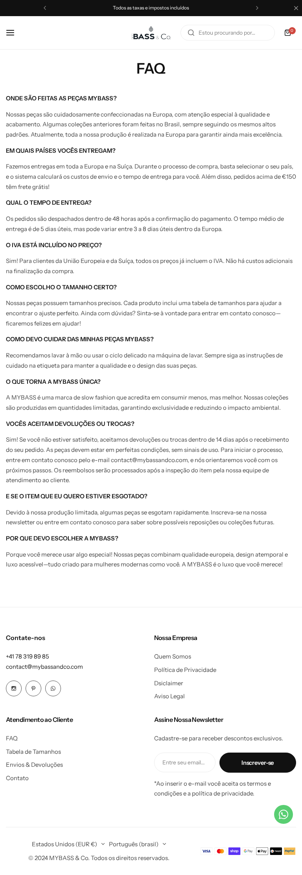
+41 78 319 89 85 (27, 656)
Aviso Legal (169, 696)
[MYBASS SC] (151, 32)
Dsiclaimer (168, 683)
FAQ (12, 738)
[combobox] (227, 33)
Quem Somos (172, 656)
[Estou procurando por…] (191, 33)
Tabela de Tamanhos (33, 751)
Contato (17, 778)
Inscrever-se (257, 762)
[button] (45, 8)
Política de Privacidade (185, 669)
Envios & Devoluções (34, 764)
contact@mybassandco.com (44, 666)
